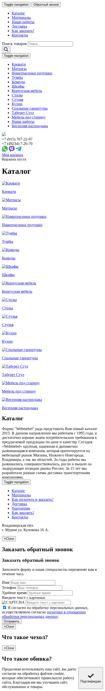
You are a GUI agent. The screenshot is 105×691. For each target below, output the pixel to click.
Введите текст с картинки (23, 598)
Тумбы (17, 77)
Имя (5, 582)
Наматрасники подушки (32, 73)
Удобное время (14, 593)
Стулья (17, 99)
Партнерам (21, 508)
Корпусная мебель (27, 91)
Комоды (18, 82)
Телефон (9, 588)
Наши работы (23, 22)
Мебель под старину (29, 117)
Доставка (19, 26)
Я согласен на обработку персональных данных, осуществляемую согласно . (45, 612)
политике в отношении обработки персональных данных (44, 614)
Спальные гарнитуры (30, 108)
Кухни (17, 104)
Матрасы (19, 69)
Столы (17, 95)
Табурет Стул (23, 113)
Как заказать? (23, 31)
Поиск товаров (14, 44)
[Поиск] (6, 50)
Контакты (20, 35)
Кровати (19, 64)
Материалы (21, 17)
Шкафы (18, 86)
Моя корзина (12, 155)
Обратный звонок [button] (46, 4)
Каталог (18, 13)
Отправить (12, 621)
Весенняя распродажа (30, 126)
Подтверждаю (90, 681)
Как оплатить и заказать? (32, 499)
